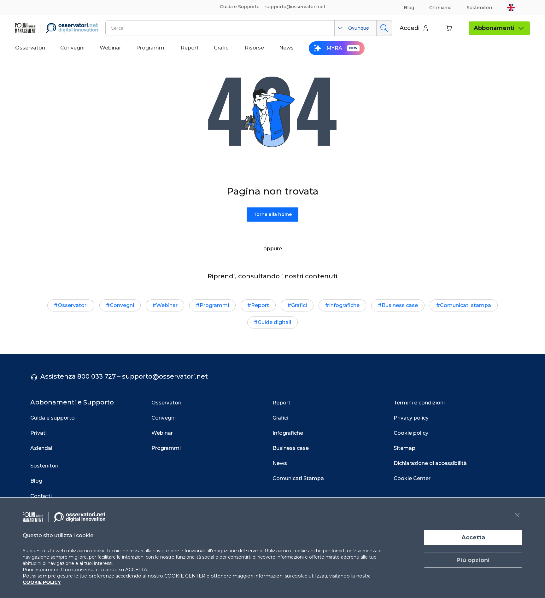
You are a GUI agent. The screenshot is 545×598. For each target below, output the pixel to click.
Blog (409, 7)
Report (260, 305)
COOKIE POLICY (42, 582)
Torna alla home (273, 214)
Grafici (299, 305)
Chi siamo (440, 7)
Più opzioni (473, 560)
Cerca (384, 28)
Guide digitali (274, 322)
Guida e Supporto (240, 6)
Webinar (167, 305)
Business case (400, 305)
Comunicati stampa (465, 305)
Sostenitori (479, 7)
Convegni (122, 305)
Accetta (473, 537)
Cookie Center (412, 478)
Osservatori (73, 305)
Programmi (214, 305)
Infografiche (344, 305)
